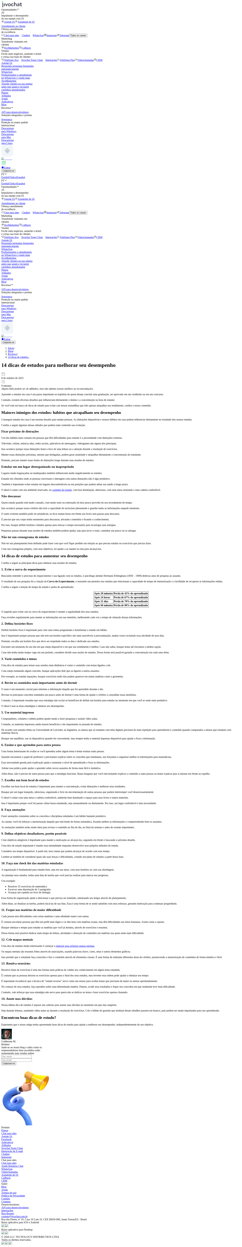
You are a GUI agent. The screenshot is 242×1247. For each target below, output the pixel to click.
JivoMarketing (11, 47)
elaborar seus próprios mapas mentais (75, 946)
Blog (3, 104)
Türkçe (13, 177)
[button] (121, 9)
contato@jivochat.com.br (14, 1216)
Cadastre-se (8, 171)
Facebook (6, 1139)
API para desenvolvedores (15, 1207)
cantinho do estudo (62, 490)
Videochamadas (85, 60)
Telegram (64, 35)
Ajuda (4, 98)
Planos (4, 92)
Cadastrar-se (9, 1063)
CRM (99, 60)
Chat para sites (11, 35)
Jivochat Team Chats (32, 60)
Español (21, 177)
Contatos (6, 1201)
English (5, 177)
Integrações (51, 60)
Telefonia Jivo (11, 60)
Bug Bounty (7, 1213)
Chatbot (26, 35)
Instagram (51, 35)
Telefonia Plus (67, 60)
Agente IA (9, 21)
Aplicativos (7, 101)
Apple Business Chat (12, 1166)
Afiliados (6, 95)
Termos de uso (8, 1192)
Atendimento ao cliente (13, 26)
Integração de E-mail (12, 1151)
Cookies (5, 1198)
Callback (26, 47)
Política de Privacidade (13, 1195)
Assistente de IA (26, 21)
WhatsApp (38, 35)
